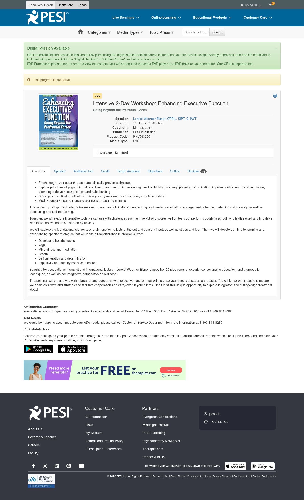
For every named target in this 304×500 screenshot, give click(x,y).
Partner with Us (154, 456)
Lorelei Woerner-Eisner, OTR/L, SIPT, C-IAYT (165, 118)
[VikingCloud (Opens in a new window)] (41, 481)
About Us (35, 429)
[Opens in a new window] (152, 370)
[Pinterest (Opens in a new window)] (68, 465)
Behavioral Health (41, 5)
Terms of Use (160, 476)
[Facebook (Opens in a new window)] (33, 465)
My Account (93, 432)
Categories (97, 32)
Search (217, 32)
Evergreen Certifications (160, 416)
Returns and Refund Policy (104, 440)
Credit (105, 171)
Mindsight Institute (156, 424)
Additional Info (83, 171)
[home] (47, 17)
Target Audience (128, 171)
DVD (97, 96)
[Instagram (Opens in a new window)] (45, 465)
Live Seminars (123, 17)
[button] (275, 96)
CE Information (96, 416)
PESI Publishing (154, 432)
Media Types (128, 32)
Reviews (196, 171)
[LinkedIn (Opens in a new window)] (56, 465)
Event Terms (177, 476)
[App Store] (235, 466)
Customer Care (255, 17)
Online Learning (163, 17)
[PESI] (50, 413)
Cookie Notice (242, 476)
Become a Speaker (42, 437)
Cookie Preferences (264, 476)
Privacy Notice (196, 476)
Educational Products (210, 17)
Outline (175, 171)
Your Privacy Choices (219, 476)
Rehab (82, 5)
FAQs (89, 424)
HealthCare (65, 5)
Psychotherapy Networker (161, 440)
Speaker (60, 171)
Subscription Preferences (103, 448)
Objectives (155, 171)
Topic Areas (159, 32)
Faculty (33, 453)
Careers (34, 445)
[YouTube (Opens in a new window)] (81, 465)
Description (39, 171)
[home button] (80, 31)
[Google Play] (263, 466)
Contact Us (220, 421)
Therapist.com (153, 448)
